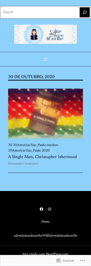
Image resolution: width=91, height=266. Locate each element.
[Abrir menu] (45, 59)
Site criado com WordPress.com (45, 254)
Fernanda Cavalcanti (23, 164)
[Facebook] (41, 209)
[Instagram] (50, 209)
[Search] (85, 12)
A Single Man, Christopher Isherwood (42, 157)
